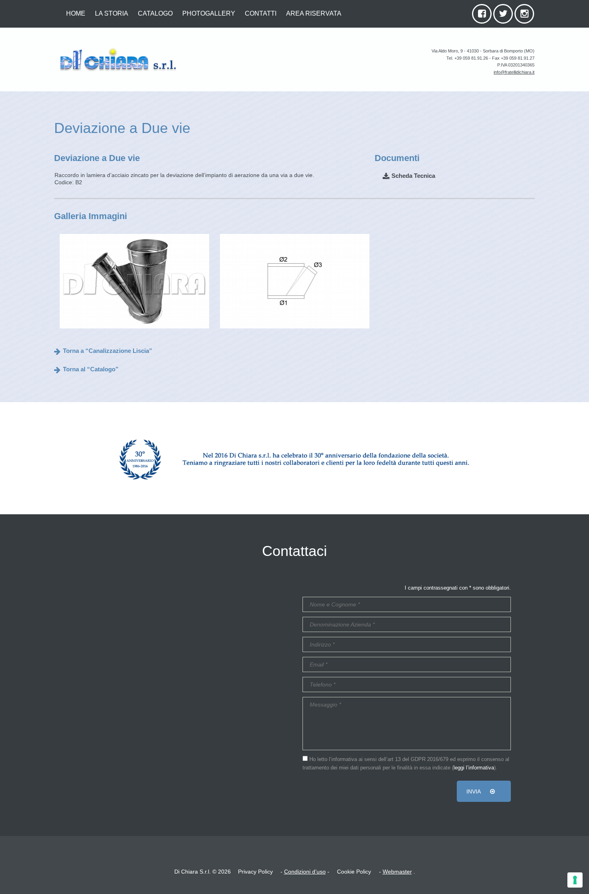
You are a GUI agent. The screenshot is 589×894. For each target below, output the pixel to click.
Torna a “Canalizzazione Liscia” (107, 350)
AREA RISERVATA (313, 13)
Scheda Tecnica (413, 175)
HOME (75, 13)
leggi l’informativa (474, 768)
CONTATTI (260, 13)
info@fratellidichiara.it (514, 72)
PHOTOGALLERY (208, 13)
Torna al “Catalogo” (91, 369)
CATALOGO (155, 13)
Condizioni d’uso (305, 871)
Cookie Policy (354, 871)
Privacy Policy (255, 871)
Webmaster (397, 871)
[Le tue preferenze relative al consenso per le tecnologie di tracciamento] (575, 880)
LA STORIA (111, 13)
